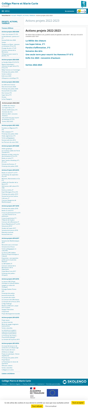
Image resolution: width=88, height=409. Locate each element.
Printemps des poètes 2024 (10, 89)
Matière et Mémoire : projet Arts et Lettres (10, 306)
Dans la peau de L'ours (8, 350)
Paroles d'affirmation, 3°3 (9, 110)
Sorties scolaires (7, 74)
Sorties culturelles (7, 328)
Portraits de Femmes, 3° (9, 164)
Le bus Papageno (7, 99)
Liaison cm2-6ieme (8, 373)
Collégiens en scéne (8, 370)
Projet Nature (6, 360)
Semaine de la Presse (8, 247)
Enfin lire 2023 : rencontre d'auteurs (9, 115)
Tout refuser (37, 406)
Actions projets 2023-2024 (10, 82)
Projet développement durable (11, 314)
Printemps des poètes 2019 (10, 194)
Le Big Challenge (7, 304)
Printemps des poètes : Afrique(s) (8, 274)
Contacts (4, 384)
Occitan (4, 97)
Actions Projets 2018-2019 (10, 170)
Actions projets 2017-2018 (10, 206)
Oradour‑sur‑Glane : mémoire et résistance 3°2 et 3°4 (11, 45)
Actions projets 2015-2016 (10, 279)
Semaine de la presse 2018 (10, 230)
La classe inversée (7, 322)
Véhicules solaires (7, 365)
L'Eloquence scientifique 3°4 (10, 78)
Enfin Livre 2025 (6, 76)
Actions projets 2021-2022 (10, 125)
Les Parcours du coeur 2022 (10, 142)
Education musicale (7, 232)
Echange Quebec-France (9, 289)
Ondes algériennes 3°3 (8, 136)
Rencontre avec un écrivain (10, 245)
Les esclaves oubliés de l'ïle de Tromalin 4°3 (11, 151)
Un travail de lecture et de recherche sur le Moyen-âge (10, 347)
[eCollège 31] (81, 11)
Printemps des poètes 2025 (10, 72)
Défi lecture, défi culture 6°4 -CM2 (10, 187)
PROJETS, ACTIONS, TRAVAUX (26, 15)
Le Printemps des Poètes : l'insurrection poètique (9, 336)
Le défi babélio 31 (7, 264)
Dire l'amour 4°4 (7, 93)
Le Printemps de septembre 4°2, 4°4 (10, 175)
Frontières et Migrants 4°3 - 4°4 (10, 129)
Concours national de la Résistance (9, 51)
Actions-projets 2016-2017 (10, 238)
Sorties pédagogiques (8, 138)
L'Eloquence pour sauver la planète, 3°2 (10, 55)
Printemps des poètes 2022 (10, 134)
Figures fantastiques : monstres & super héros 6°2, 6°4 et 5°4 (10, 66)
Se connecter (69, 11)
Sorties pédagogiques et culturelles (9, 249)
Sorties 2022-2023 (7, 121)
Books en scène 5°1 (7, 158)
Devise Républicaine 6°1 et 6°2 (11, 224)
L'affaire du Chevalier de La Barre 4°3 (10, 183)
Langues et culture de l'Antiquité (8, 286)
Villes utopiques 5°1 (7, 132)
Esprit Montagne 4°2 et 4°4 (10, 192)
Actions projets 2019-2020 (10, 146)
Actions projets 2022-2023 (10, 103)
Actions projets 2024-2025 (10, 60)
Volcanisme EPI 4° (7, 226)
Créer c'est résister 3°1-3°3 (10, 34)
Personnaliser (51, 406)
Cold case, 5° (5, 198)
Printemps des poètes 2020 (10, 166)
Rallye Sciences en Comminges (11, 70)
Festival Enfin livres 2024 (9, 91)
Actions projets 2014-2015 (10, 317)
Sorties (4, 42)
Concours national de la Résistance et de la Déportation (9, 267)
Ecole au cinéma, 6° (7, 190)
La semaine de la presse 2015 (11, 339)
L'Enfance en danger (8, 352)
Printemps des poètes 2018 (10, 208)
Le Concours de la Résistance (10, 299)
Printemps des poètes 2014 (10, 358)
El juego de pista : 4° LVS (9, 48)
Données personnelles (53, 384)
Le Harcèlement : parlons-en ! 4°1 (10, 37)
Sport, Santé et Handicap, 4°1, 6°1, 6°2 (11, 161)
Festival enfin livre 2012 (9, 140)
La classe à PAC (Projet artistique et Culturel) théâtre (10, 282)
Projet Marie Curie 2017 (9, 271)
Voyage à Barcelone (8, 309)
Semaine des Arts (7, 112)
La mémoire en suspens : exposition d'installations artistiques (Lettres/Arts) (9, 332)
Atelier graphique (7, 149)
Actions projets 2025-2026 (10, 32)
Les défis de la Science (8, 85)
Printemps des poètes (8, 293)
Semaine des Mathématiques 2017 (10, 242)
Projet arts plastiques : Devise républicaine (10, 355)
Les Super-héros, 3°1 (8, 108)
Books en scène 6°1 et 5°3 (9, 173)
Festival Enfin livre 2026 (9, 40)
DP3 (3, 291)
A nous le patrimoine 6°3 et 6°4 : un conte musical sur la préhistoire (11, 214)
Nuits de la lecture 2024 (9, 87)
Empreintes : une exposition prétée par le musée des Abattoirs (10, 259)
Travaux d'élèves (7, 28)
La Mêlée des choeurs (8, 105)
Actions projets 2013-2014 (10, 343)
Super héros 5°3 (6, 95)
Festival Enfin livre (7, 234)
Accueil (13, 15)
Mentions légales (15, 384)
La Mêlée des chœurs (36, 40)
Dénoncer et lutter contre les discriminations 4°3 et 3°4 (10, 155)
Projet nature (6, 320)
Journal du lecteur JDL (8, 295)
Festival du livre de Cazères (10, 196)
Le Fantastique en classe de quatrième (10, 362)
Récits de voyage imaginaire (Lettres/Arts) (10, 325)
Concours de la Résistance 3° (10, 222)
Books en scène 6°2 (7, 210)
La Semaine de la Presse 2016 (11, 302)
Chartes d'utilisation (28, 384)
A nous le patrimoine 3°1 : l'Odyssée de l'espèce (9, 219)
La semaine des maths (8, 297)
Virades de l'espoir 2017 (9, 228)
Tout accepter (78, 403)
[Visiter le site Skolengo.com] (74, 384)
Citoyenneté (5, 311)
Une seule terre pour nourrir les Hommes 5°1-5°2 (10, 118)
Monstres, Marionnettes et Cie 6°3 (11, 179)
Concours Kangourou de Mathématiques (9, 201)
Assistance (40, 384)
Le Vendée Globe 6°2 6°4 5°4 (10, 62)
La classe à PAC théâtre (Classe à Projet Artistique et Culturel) (10, 254)
